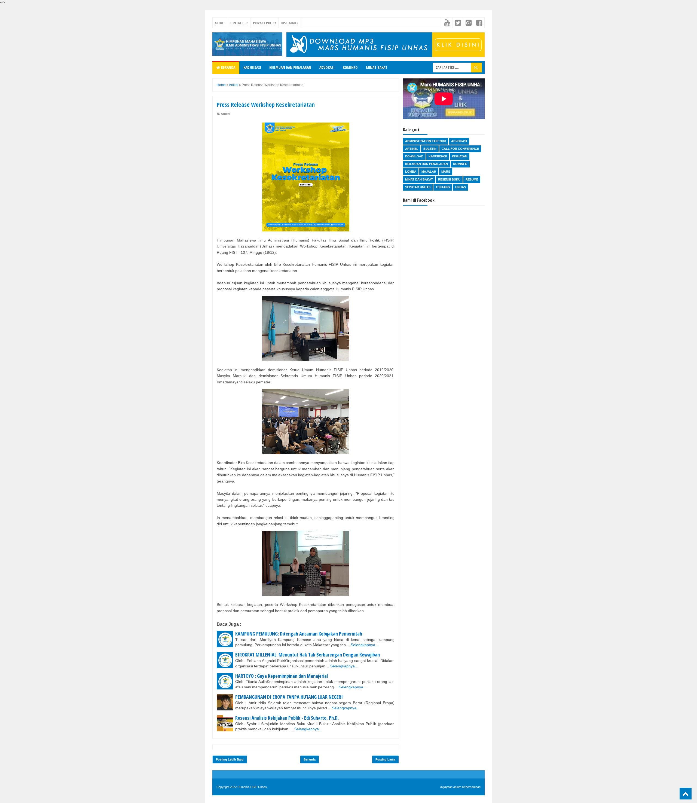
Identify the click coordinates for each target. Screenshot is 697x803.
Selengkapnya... (364, 645)
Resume (472, 179)
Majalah (428, 171)
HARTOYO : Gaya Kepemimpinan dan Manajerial (281, 676)
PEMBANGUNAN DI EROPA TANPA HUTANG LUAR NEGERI (289, 697)
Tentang (443, 187)
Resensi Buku (449, 179)
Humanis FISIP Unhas (252, 787)
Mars (445, 171)
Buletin (429, 148)
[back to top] (686, 793)
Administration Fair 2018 (425, 141)
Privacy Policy (264, 22)
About (220, 22)
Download (414, 156)
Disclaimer (289, 22)
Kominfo (350, 67)
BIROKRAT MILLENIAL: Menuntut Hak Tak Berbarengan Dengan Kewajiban (307, 654)
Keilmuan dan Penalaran (290, 67)
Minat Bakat (376, 67)
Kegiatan (459, 156)
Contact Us (239, 22)
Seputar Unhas (417, 187)
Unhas (460, 187)
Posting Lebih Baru (230, 759)
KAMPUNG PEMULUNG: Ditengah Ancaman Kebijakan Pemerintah (298, 633)
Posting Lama (385, 759)
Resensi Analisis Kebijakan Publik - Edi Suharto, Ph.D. (287, 718)
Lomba (410, 171)
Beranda (227, 67)
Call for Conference (460, 148)
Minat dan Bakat (419, 179)
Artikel (225, 113)
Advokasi (327, 67)
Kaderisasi (252, 67)
